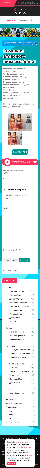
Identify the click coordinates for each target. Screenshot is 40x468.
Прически (21, 328)
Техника (21, 411)
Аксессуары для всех (21, 357)
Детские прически (21, 339)
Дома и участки (21, 400)
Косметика (21, 368)
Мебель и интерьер (21, 403)
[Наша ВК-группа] (24, 13)
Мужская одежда (21, 295)
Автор (5, 198)
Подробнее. (28, 455)
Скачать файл (20, 152)
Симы (21, 389)
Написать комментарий (16, 195)
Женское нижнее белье (21, 303)
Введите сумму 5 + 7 (11, 250)
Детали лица (21, 383)
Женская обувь (21, 310)
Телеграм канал (21, 162)
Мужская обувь (21, 314)
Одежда (21, 287)
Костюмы (21, 321)
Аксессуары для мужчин (21, 353)
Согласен (11, 463)
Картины (21, 415)
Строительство (21, 407)
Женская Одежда (21, 291)
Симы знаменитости (21, 393)
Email (5, 208)
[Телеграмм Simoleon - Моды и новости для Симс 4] (20, 43)
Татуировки (21, 375)
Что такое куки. (26, 447)
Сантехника (21, 418)
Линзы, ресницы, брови (21, 371)
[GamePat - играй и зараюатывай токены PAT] (20, 32)
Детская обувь (21, 318)
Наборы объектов (21, 422)
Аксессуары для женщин (21, 350)
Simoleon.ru (13, 438)
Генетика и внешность (21, 364)
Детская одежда (21, 299)
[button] (37, 3)
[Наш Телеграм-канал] (20, 13)
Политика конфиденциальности (17, 442)
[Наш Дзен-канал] (16, 13)
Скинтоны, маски (21, 379)
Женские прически (21, 332)
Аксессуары (21, 346)
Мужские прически (21, 335)
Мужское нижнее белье (21, 306)
